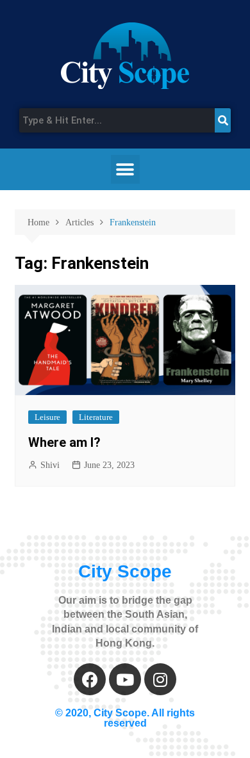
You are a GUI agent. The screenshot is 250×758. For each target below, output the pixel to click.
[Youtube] (125, 679)
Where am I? (64, 442)
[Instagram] (160, 679)
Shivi (50, 465)
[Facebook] (90, 679)
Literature (96, 417)
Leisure (47, 417)
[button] (125, 169)
